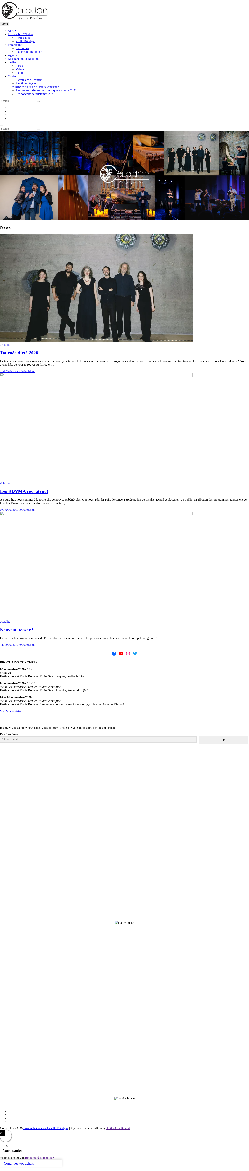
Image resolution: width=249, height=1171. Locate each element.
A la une (5, 483)
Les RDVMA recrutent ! (24, 491)
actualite (5, 344)
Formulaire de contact (29, 79)
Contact (12, 76)
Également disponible (29, 51)
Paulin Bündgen (25, 41)
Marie (31, 371)
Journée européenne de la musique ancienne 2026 (46, 90)
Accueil (12, 30)
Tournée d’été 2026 (19, 352)
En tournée (22, 48)
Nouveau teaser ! (16, 629)
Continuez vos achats (19, 1163)
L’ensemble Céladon (20, 34)
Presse (19, 65)
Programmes (15, 44)
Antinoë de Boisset (118, 1128)
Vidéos (20, 69)
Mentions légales (26, 83)
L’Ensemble (23, 37)
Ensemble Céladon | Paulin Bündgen (45, 1128)
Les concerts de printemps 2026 (35, 93)
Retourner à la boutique (39, 1157)
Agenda (13, 55)
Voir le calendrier (10, 711)
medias (12, 62)
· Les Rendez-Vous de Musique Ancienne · (34, 86)
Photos (20, 72)
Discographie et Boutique (23, 58)
